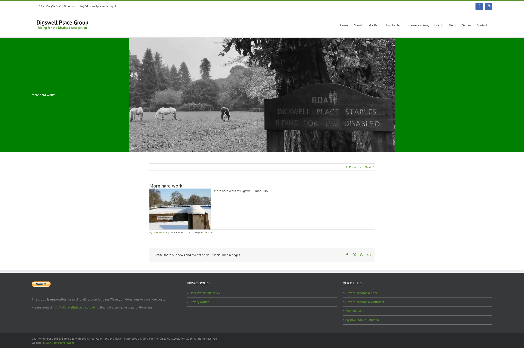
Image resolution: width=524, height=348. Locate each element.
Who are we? (354, 311)
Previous (355, 167)
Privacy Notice (199, 302)
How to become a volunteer (364, 302)
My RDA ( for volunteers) (362, 320)
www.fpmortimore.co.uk (60, 343)
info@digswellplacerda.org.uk (97, 6)
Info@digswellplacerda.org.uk (74, 307)
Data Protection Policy (205, 293)
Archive (208, 232)
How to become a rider (361, 293)
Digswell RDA (160, 232)
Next (368, 167)
